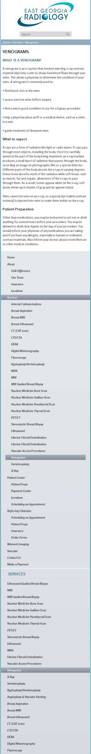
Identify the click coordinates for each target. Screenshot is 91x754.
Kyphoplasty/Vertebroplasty (28, 364)
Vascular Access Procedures (28, 451)
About (11, 264)
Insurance (17, 284)
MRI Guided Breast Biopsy (27, 384)
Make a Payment (17, 564)
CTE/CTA (16, 337)
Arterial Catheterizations (26, 304)
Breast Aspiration (21, 311)
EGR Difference (20, 271)
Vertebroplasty (20, 464)
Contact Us (14, 557)
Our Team (17, 277)
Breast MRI (18, 317)
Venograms (18, 457)
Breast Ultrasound (22, 324)
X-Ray (15, 471)
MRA (14, 371)
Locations (17, 291)
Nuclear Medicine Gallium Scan (30, 397)
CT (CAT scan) (19, 330)
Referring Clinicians (19, 511)
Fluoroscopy (18, 357)
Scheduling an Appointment (28, 504)
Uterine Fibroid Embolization (28, 437)
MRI (14, 377)
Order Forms (19, 537)
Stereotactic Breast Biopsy (27, 424)
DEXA (14, 344)
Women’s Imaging (18, 544)
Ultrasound (18, 431)
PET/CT (15, 417)
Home (6, 42)
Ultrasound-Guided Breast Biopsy (27, 583)
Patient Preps (19, 484)
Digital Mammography (25, 351)
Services (17, 42)
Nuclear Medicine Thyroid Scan (30, 411)
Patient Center (16, 477)
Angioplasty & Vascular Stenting (26, 697)
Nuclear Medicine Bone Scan (29, 391)
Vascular (12, 551)
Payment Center (21, 491)
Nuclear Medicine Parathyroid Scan (33, 404)
